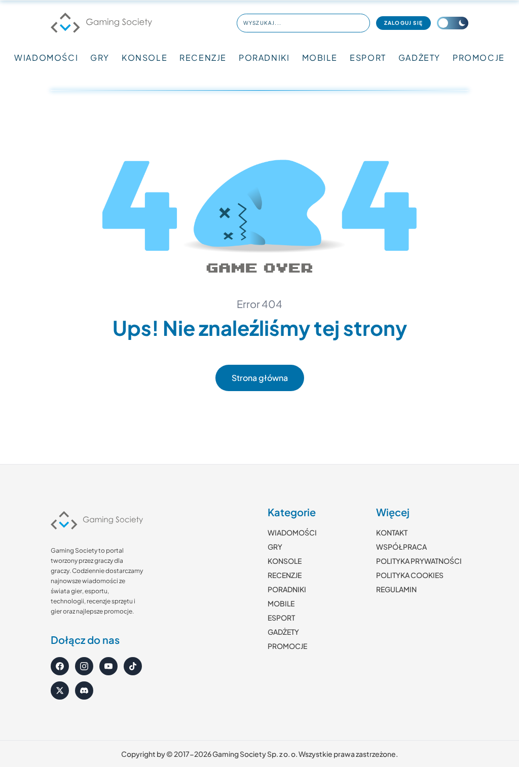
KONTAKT (391, 532)
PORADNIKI (264, 57)
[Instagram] (84, 666)
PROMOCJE (479, 57)
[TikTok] (133, 666)
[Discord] (84, 690)
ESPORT (368, 57)
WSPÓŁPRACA (401, 546)
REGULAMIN (396, 589)
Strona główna (260, 377)
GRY (99, 57)
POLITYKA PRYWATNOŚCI (419, 560)
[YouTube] (108, 666)
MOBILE (320, 57)
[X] (60, 690)
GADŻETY (419, 57)
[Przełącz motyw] (452, 23)
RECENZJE (203, 57)
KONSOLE (144, 57)
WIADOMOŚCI (46, 57)
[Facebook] (60, 666)
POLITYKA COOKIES (409, 575)
